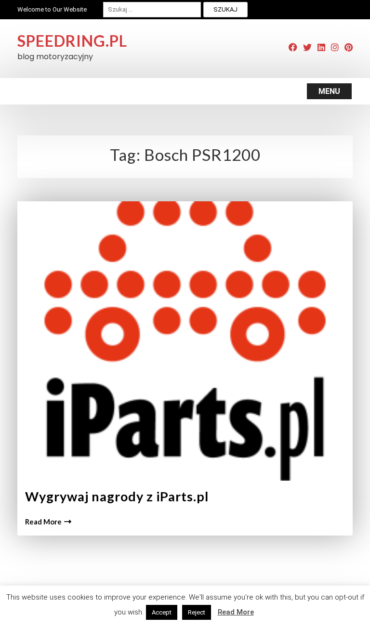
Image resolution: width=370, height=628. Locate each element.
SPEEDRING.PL (72, 40)
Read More (43, 521)
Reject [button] (196, 612)
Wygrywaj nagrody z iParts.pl (117, 496)
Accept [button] (162, 612)
